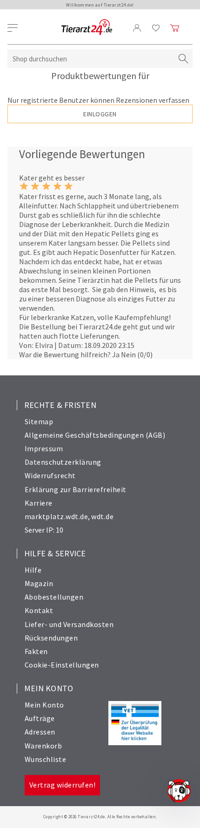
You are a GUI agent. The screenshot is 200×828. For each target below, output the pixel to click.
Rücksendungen (51, 637)
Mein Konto (44, 704)
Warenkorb (43, 745)
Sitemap (39, 421)
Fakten (36, 651)
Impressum (44, 448)
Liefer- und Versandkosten (69, 624)
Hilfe (33, 569)
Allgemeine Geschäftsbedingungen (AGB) (95, 435)
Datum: (70, 345)
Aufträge (40, 718)
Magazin (39, 583)
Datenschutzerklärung (63, 462)
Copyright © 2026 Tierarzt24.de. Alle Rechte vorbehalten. (100, 816)
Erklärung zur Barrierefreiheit (76, 489)
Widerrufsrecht (50, 475)
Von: (26, 345)
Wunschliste (46, 759)
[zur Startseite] (87, 27)
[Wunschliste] (156, 28)
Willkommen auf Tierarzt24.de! (100, 5)
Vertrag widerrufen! (62, 784)
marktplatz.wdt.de (56, 516)
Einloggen (100, 114)
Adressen (40, 731)
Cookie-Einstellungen (62, 664)
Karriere (39, 502)
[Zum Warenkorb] (175, 28)
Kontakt (39, 610)
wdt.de (102, 516)
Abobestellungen (54, 596)
